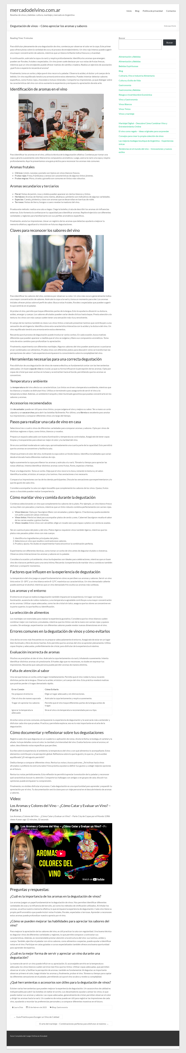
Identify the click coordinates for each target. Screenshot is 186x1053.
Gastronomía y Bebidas (130, 90)
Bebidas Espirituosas (128, 66)
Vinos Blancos (125, 104)
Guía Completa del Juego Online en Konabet (28, 1036)
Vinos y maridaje (126, 113)
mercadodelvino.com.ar (35, 10)
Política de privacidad (153, 11)
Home (174, 26)
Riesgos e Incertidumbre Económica (135, 94)
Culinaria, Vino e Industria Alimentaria (137, 75)
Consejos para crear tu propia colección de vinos (141, 136)
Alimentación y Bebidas (130, 56)
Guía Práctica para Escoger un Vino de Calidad (36, 1017)
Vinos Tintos (125, 109)
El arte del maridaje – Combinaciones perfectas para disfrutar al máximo (74, 1023)
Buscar (122, 38)
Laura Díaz (18, 1007)
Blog (137, 11)
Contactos (171, 11)
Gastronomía (62, 1007)
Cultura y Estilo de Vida (130, 80)
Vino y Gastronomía (128, 99)
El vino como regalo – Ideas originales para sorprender (144, 131)
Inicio (129, 11)
